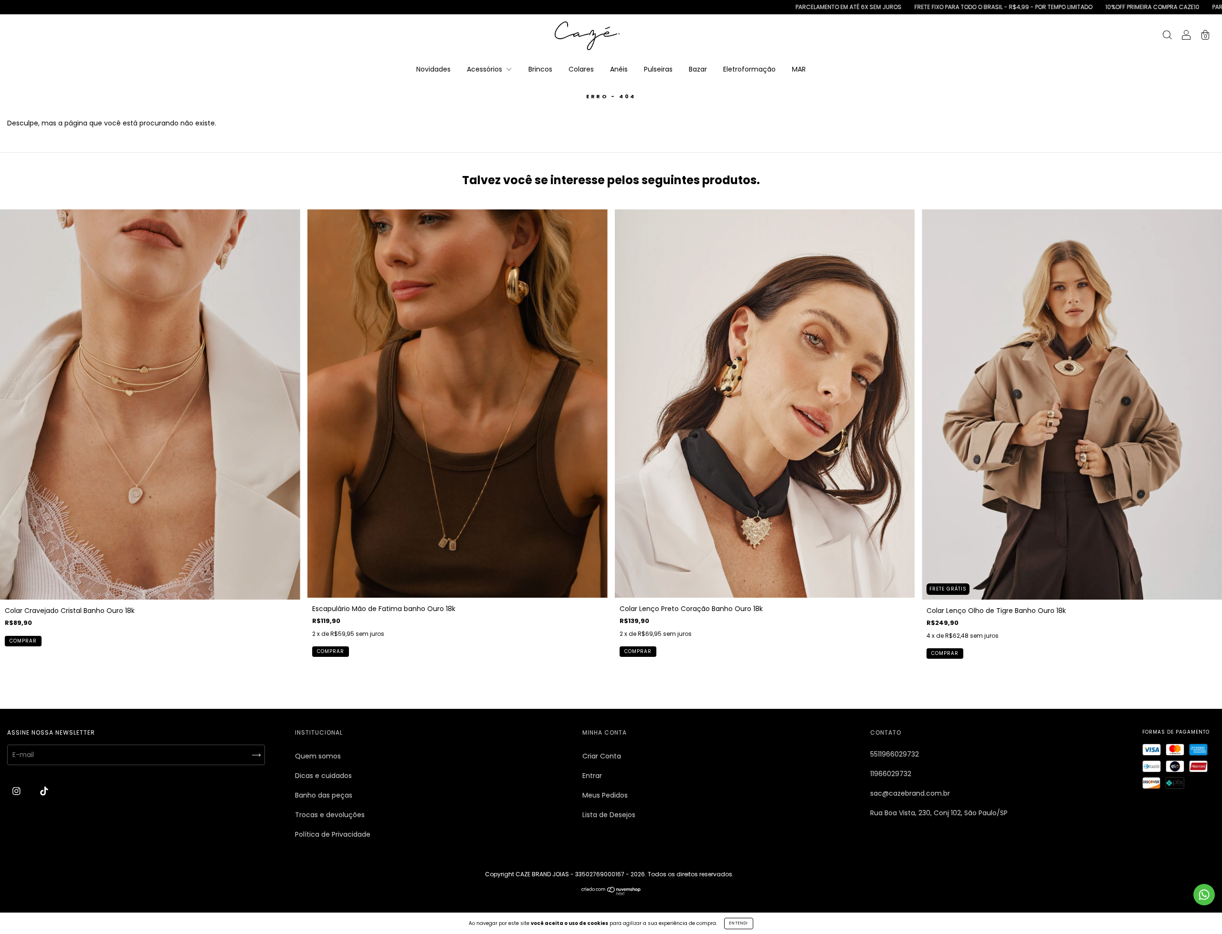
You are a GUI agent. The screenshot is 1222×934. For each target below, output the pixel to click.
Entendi (738, 923)
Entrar (592, 775)
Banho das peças (323, 795)
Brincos (540, 69)
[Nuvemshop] (611, 893)
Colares (581, 69)
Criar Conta (601, 756)
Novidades (433, 69)
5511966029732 (894, 754)
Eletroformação (749, 69)
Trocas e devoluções (330, 815)
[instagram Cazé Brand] (17, 791)
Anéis (619, 69)
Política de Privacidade (332, 834)
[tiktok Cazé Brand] (44, 791)
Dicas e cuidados (323, 775)
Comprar (23, 640)
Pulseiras (658, 69)
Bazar (698, 69)
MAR (799, 69)
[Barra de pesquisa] (1167, 36)
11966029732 (890, 773)
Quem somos (318, 756)
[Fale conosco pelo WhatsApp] (1204, 894)
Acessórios (485, 69)
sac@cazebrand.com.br (910, 793)
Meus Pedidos (605, 795)
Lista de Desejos (608, 815)
